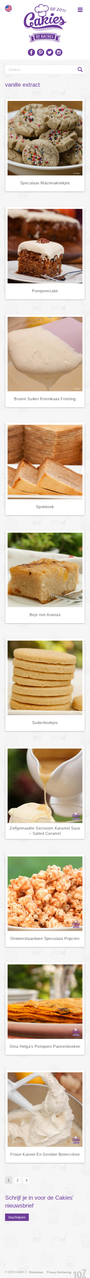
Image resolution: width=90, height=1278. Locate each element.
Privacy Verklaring (59, 1272)
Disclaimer (36, 1272)
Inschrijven (16, 1217)
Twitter (49, 52)
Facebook (31, 52)
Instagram (58, 52)
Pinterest (40, 52)
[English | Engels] (8, 8)
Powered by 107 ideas (78, 1272)
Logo (45, 21)
